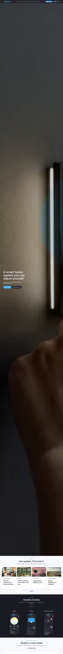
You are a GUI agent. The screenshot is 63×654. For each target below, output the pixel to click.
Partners (38, 1)
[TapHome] (7, 1)
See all (31, 591)
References (28, 1)
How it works (7, 287)
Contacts (54, 1)
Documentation (33, 1)
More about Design (31, 648)
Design (22, 1)
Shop (24, 1)
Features (18, 1)
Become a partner (49, 1)
